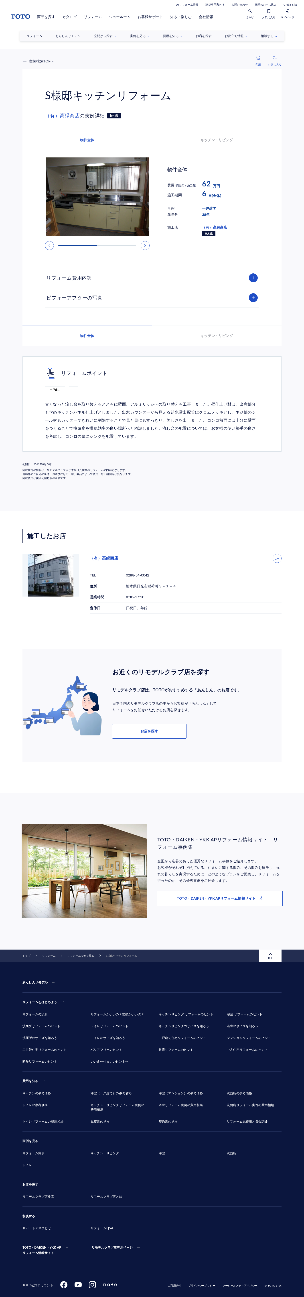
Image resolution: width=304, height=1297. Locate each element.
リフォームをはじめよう (39, 1002)
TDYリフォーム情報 (186, 4)
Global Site (290, 4)
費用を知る (30, 1081)
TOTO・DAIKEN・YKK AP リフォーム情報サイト (41, 1250)
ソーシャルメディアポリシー (240, 1285)
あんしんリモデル (35, 982)
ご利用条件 (174, 1285)
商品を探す (46, 17)
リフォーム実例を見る (80, 955)
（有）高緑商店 (62, 115)
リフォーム (93, 17)
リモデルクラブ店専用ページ (112, 1247)
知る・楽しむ (181, 17)
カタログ (69, 17)
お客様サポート (150, 17)
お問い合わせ (239, 4)
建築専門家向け (214, 4)
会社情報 (206, 17)
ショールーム (120, 17)
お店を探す (149, 731)
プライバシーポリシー (201, 1285)
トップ (26, 955)
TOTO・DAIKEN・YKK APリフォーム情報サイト (216, 898)
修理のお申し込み (265, 4)
